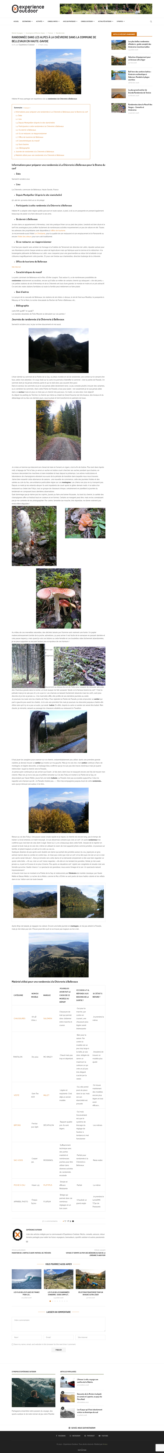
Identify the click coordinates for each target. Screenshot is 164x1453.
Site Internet (16, 267)
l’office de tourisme (58, 230)
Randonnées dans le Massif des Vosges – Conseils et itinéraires (140, 107)
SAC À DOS (18, 1160)
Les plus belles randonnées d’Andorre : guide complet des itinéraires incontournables (139, 44)
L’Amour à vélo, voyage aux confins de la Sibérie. (87, 1380)
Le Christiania (40, 234)
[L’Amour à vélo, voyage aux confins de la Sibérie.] (67, 1383)
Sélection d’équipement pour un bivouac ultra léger (139, 58)
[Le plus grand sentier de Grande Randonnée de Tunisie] (118, 93)
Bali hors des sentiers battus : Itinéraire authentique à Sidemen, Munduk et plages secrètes (139, 75)
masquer (26, 108)
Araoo (105, 1444)
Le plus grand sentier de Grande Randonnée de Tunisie (139, 91)
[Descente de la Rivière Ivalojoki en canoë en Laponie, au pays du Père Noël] (67, 1397)
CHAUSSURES (19, 1018)
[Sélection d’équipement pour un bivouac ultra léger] (90, 1279)
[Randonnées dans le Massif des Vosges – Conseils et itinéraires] (118, 108)
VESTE (16, 1095)
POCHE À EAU (19, 1185)
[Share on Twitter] (70, 1221)
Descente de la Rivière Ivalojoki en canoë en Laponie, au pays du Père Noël (89, 1397)
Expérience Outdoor (27, 45)
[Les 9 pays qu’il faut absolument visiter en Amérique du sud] (67, 1413)
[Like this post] (65, 1221)
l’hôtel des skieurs (25, 237)
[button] (15, 1285)
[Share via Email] (73, 1221)
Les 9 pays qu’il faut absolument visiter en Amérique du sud (89, 1410)
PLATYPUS (47, 1185)
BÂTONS (17, 1125)
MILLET (46, 1095)
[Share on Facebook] (68, 1221)
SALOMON (47, 1018)
